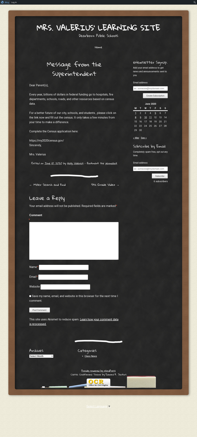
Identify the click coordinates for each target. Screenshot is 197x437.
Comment (35, 217)
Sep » (144, 137)
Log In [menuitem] (14, 2)
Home (98, 47)
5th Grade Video (105, 184)
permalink (111, 163)
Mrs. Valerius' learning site (98, 27)
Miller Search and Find (47, 184)
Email (33, 276)
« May (136, 137)
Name (33, 267)
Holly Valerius (75, 163)
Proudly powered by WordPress (98, 370)
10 (145, 117)
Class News (91, 356)
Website (34, 286)
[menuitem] (5, 2)
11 (150, 117)
